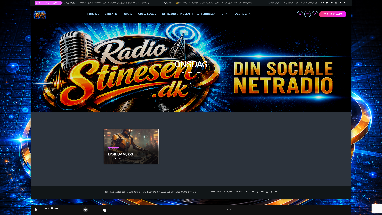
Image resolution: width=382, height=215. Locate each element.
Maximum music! (120, 154)
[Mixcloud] (332, 3)
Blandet (113, 149)
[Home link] (39, 14)
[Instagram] (336, 3)
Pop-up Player (332, 14)
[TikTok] (327, 3)
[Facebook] (340, 3)
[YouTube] (322, 3)
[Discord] (345, 3)
